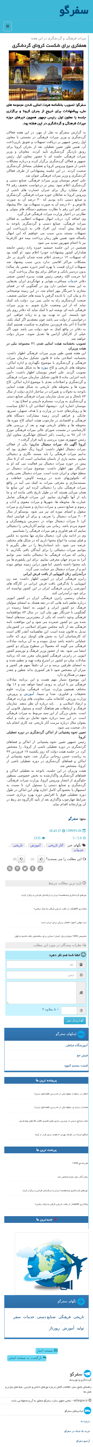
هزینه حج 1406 (80, 1163)
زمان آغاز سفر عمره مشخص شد (72, 1176)
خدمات (73, 281)
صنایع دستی (46, 1317)
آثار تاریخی (55, 845)
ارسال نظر (73, 1020)
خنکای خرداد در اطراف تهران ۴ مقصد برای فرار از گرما (61, 1134)
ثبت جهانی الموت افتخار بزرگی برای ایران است (64, 922)
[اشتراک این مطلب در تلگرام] (40, 868)
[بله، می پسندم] (41, 859)
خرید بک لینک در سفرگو (77, 1431)
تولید (80, 1328)
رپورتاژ (54, 1328)
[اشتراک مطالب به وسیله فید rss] (9, 868)
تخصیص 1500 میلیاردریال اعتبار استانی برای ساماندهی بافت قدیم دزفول (51, 936)
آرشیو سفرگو (83, 1440)
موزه (44, 367)
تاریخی (18, 845)
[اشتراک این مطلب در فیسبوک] (32, 868)
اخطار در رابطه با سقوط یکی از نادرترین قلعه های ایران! (61, 1093)
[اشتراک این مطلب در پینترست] (17, 868)
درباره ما (85, 1421)
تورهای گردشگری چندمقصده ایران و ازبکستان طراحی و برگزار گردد (54, 895)
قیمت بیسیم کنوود (76, 1065)
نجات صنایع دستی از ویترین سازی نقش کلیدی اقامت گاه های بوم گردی (53, 1120)
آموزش (29, 694)
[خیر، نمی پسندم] (21, 859)
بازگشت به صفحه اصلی (25, 1358)
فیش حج (82, 1055)
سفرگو (73, 818)
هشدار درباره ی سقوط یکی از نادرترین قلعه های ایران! (61, 1107)
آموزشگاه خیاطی (77, 1045)
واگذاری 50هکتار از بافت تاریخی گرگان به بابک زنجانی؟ (60, 908)
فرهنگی (64, 1317)
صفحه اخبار (45, 1350)
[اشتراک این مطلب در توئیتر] (25, 868)
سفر (17, 1317)
